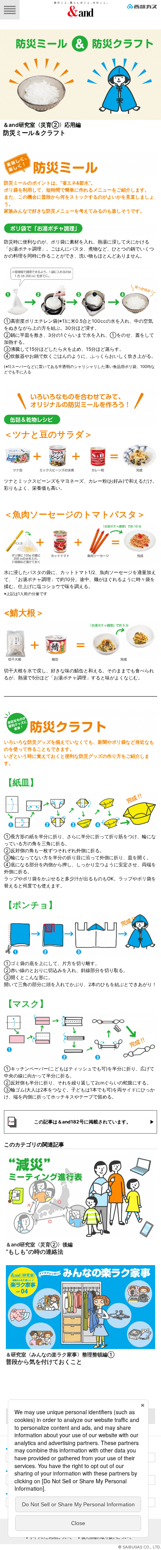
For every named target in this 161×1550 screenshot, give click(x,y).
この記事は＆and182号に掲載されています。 (82, 1122)
